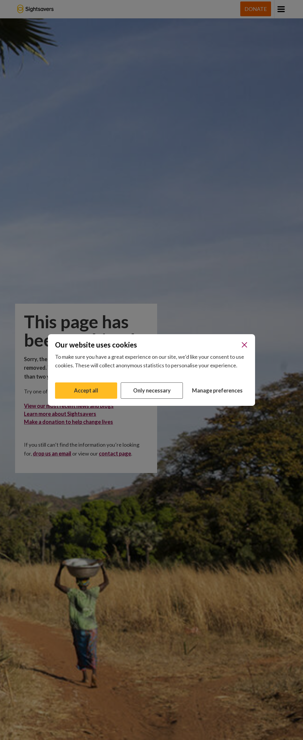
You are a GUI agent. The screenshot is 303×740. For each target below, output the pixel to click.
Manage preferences (217, 390)
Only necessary (152, 390)
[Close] (244, 344)
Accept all (86, 390)
